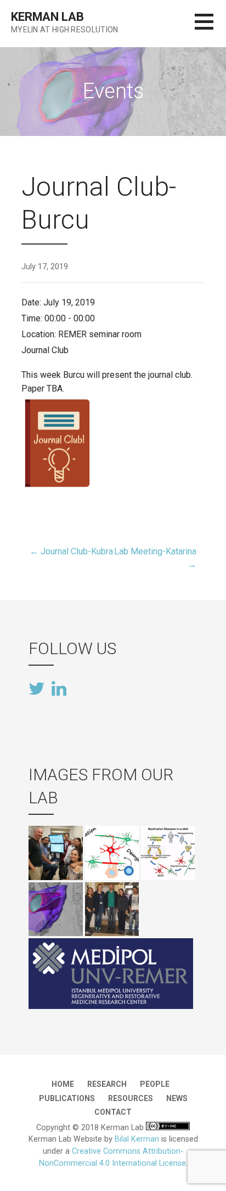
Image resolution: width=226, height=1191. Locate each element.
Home (63, 1084)
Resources (130, 1098)
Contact (113, 1112)
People (155, 1084)
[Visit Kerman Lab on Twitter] (37, 689)
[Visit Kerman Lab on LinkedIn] (59, 688)
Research (107, 1084)
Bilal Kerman (137, 1139)
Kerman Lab (47, 17)
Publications (67, 1098)
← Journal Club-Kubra (71, 551)
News (177, 1098)
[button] (210, 28)
